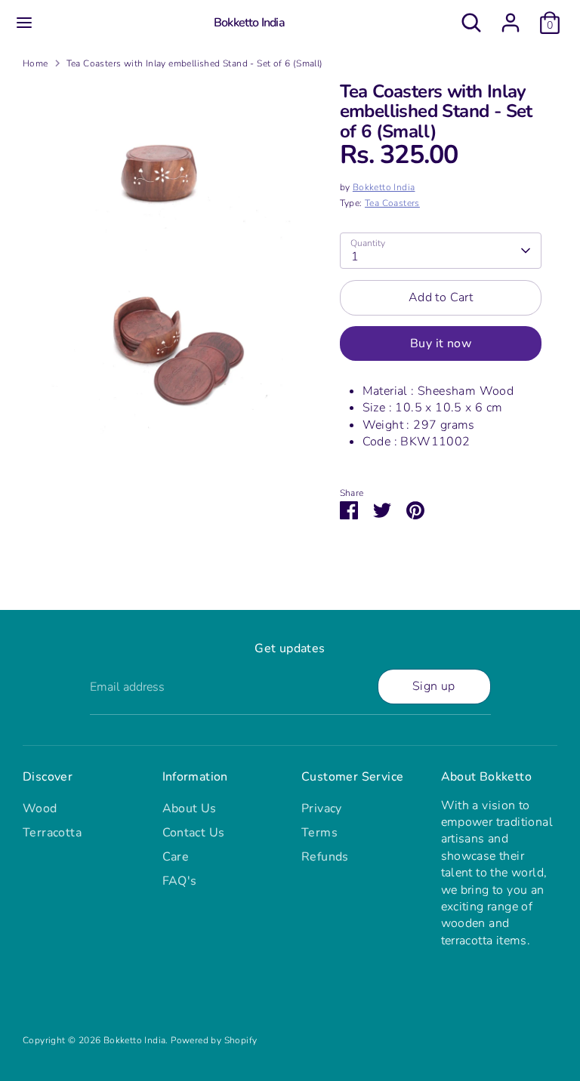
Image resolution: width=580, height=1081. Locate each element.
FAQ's (179, 881)
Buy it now (440, 343)
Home (35, 63)
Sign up (433, 686)
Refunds (325, 856)
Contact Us (193, 832)
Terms (319, 832)
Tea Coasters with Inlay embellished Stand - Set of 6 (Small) (194, 63)
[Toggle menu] (24, 23)
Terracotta (52, 832)
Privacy (321, 808)
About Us (189, 808)
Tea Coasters (392, 203)
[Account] (510, 16)
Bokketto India (249, 23)
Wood (40, 808)
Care (176, 856)
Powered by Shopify (214, 1040)
